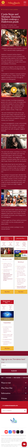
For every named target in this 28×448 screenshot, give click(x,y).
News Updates (17, 377)
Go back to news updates (10, 9)
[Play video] (14, 90)
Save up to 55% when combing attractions (21, 287)
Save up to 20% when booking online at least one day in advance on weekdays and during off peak (7, 277)
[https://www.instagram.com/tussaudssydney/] (14, 431)
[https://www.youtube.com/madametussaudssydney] (6, 431)
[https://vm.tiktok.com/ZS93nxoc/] (21, 431)
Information (8, 377)
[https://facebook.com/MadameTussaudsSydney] (10, 431)
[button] (7, 247)
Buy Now (21, 291)
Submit (14, 371)
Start (2, 377)
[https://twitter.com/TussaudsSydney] (17, 431)
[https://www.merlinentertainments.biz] (14, 421)
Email (2, 362)
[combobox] (14, 411)
